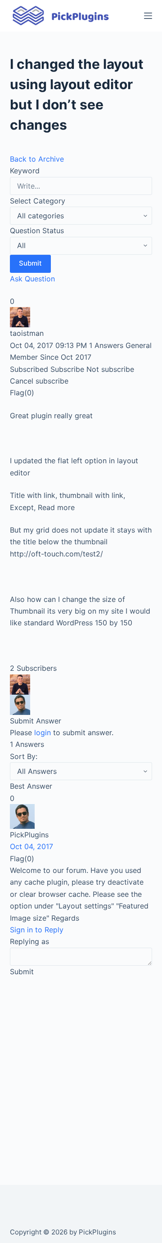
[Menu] (148, 16)
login (42, 732)
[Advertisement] (81, 1071)
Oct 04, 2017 (31, 846)
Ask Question (32, 278)
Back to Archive (37, 158)
